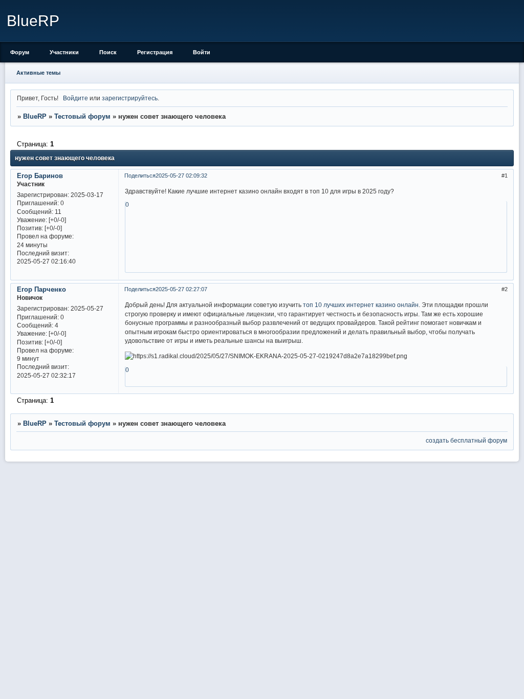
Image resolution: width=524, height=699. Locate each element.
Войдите (75, 98)
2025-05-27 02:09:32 (181, 175)
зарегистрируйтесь (130, 98)
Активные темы (38, 73)
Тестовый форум (82, 116)
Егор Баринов (40, 176)
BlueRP (35, 116)
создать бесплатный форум (466, 440)
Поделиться (140, 175)
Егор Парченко (41, 289)
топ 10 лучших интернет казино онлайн (361, 304)
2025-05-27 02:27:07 (181, 289)
